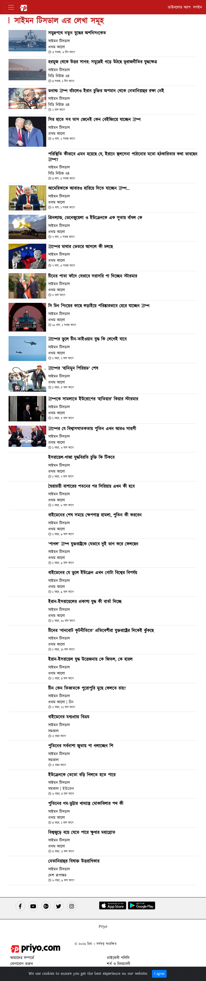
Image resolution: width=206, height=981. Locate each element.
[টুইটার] (59, 906)
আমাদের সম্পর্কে (22, 958)
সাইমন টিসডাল (59, 41)
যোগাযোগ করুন (21, 964)
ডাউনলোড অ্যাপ (179, 7)
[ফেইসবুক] (20, 906)
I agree (159, 973)
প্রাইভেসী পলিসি (118, 958)
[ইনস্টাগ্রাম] (71, 906)
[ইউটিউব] (33, 906)
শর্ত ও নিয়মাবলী (118, 964)
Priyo (103, 926)
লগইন (197, 7)
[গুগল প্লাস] (46, 906)
